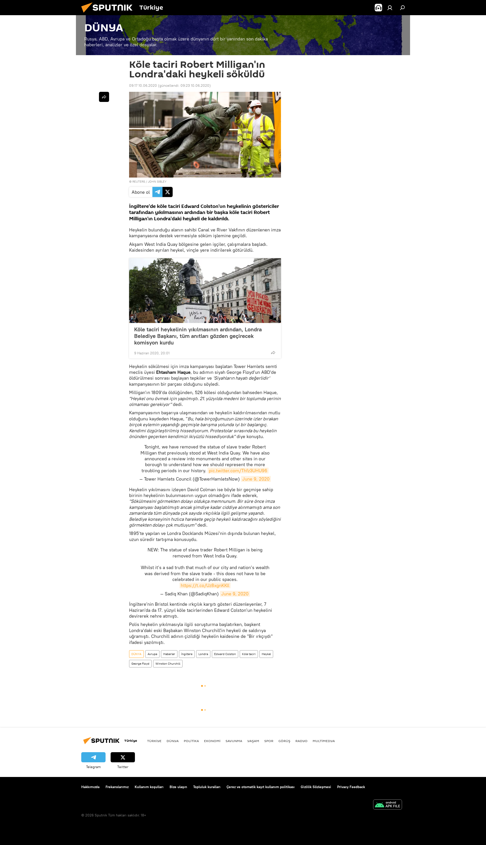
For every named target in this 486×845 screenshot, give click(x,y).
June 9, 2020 (256, 479)
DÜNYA (136, 654)
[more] (273, 353)
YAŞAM (253, 741)
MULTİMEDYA (324, 741)
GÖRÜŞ (284, 741)
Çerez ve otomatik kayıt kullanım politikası (261, 787)
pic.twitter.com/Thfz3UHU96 (238, 470)
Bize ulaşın (178, 787)
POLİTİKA (191, 741)
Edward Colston (225, 654)
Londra (203, 654)
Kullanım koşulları (149, 787)
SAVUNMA (234, 741)
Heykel (266, 654)
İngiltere (186, 654)
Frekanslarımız (117, 787)
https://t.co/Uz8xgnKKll (205, 585)
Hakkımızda (90, 787)
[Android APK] (387, 805)
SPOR (268, 741)
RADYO (301, 741)
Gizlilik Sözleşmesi (316, 787)
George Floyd (140, 663)
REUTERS (138, 181)
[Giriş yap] (390, 8)
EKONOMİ (212, 741)
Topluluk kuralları (206, 787)
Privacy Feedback (351, 787)
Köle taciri (249, 654)
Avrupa (152, 654)
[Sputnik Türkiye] (108, 14)
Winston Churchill (167, 663)
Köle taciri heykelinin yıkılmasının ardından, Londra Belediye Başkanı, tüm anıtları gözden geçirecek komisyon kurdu (198, 336)
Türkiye (154, 741)
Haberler (169, 654)
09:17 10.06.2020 (143, 85)
